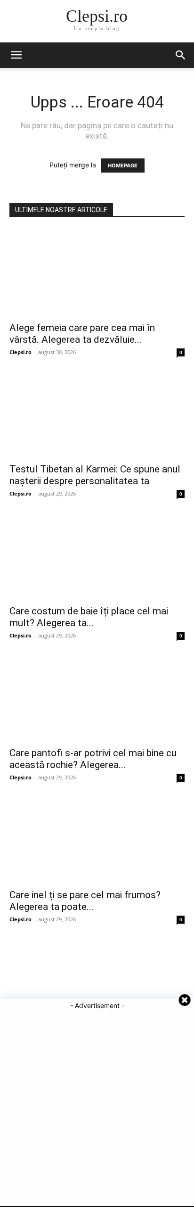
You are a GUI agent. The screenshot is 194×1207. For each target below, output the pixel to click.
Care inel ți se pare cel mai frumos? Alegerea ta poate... (85, 900)
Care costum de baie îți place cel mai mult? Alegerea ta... (88, 616)
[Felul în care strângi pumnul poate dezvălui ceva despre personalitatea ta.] (97, 981)
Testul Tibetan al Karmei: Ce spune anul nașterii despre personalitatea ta (94, 475)
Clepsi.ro (20, 351)
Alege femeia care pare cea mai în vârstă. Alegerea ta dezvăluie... (82, 333)
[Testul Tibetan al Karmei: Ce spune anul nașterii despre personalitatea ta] (97, 414)
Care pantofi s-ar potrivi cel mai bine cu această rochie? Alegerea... (93, 758)
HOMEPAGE (122, 165)
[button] (16, 55)
